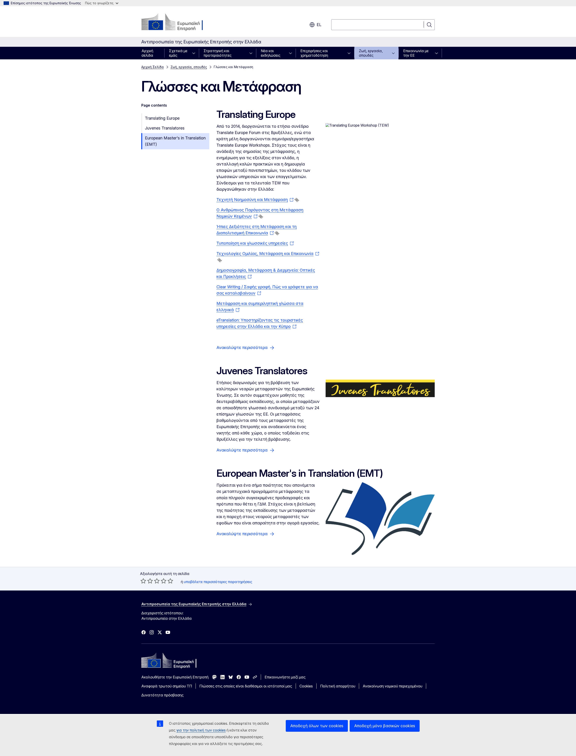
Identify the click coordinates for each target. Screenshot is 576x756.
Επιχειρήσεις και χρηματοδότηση (314, 53)
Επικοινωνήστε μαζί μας (285, 677)
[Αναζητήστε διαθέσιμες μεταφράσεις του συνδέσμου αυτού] (297, 200)
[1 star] (143, 581)
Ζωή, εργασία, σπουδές (371, 53)
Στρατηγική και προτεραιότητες (218, 53)
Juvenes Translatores (164, 128)
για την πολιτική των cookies (201, 730)
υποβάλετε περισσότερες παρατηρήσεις (218, 581)
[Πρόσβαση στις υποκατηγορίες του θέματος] (195, 53)
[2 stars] (146, 581)
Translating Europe (162, 118)
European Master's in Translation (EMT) (175, 141)
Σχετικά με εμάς (178, 53)
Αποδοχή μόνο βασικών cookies (384, 725)
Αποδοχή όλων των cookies (316, 725)
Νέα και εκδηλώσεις (270, 53)
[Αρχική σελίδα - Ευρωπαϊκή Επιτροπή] (177, 22)
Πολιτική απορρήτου (337, 686)
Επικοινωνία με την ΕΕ (416, 53)
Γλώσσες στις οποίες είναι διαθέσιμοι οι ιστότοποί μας (245, 686)
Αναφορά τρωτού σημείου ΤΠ (166, 686)
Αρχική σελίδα (147, 53)
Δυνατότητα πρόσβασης (162, 695)
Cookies (306, 686)
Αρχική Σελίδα (152, 67)
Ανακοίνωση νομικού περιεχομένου (392, 686)
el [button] (319, 24)
